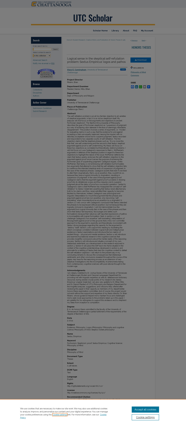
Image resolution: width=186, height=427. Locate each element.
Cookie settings (60, 414)
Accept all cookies (145, 409)
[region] (93, 413)
